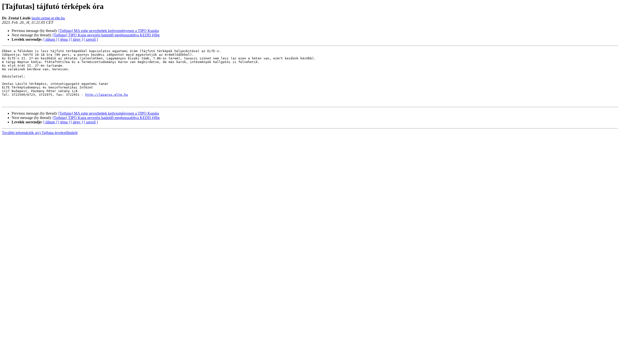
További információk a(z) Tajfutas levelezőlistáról (40, 133)
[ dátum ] (50, 39)
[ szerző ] (91, 39)
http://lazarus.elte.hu (106, 94)
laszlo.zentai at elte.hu (48, 18)
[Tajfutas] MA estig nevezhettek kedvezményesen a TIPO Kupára (108, 31)
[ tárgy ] (77, 39)
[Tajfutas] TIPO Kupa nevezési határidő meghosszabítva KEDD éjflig (106, 35)
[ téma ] (64, 39)
